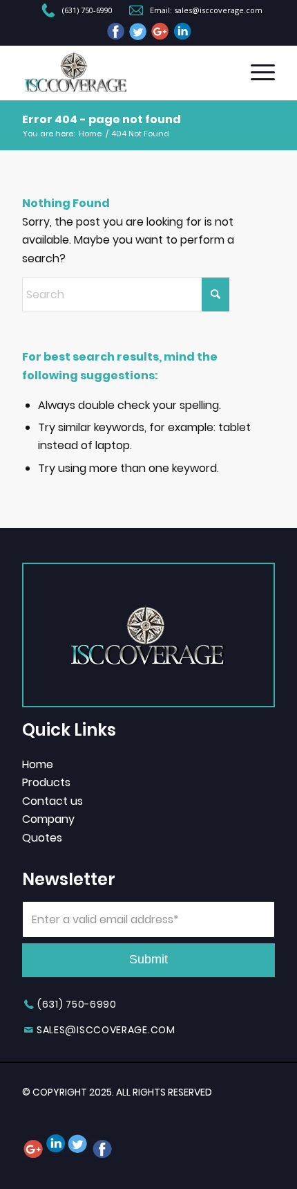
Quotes (42, 838)
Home (37, 764)
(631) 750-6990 (87, 10)
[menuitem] (77, 12)
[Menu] (256, 72)
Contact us (52, 801)
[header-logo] (123, 72)
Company (48, 819)
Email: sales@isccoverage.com (206, 10)
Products (46, 782)
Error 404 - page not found (101, 119)
